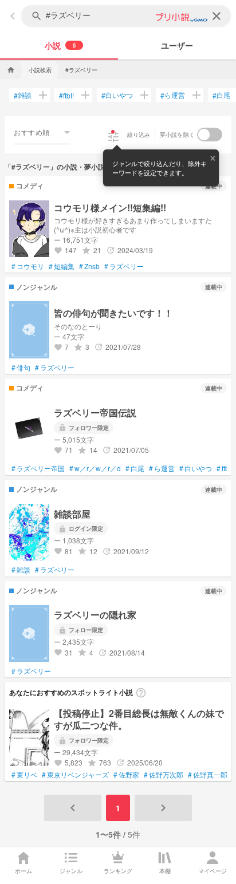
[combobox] (42, 132)
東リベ (24, 774)
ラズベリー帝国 (38, 468)
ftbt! (66, 95)
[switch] (209, 134)
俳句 (20, 367)
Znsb (89, 266)
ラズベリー (124, 266)
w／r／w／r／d (95, 468)
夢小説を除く (177, 134)
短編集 (61, 266)
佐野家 (126, 774)
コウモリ (27, 266)
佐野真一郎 (207, 774)
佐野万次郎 (163, 774)
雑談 (23, 95)
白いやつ (117, 95)
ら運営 (172, 95)
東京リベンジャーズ (75, 774)
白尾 (221, 95)
